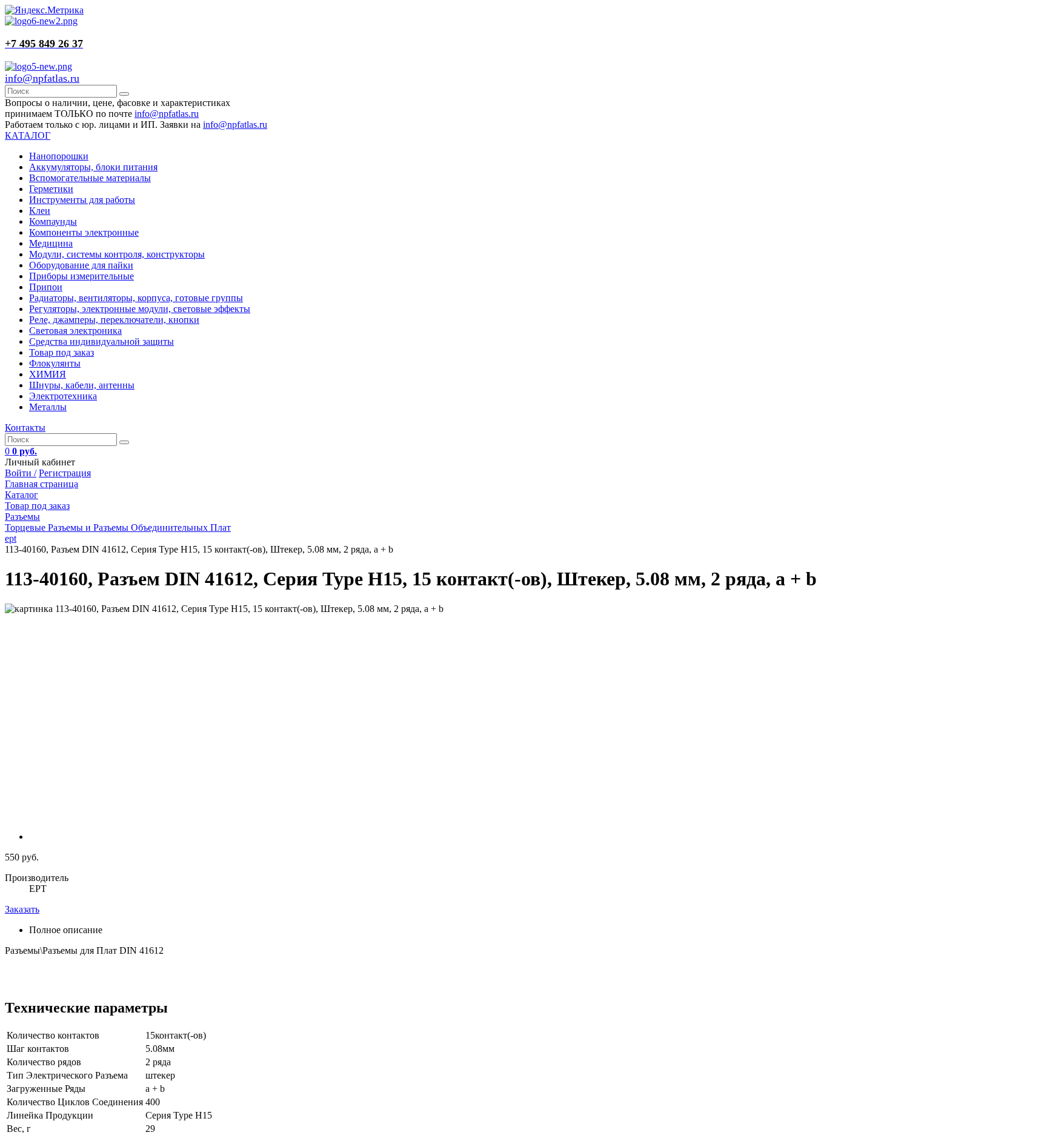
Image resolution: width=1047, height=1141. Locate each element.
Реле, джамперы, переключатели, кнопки (114, 319)
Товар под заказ (61, 352)
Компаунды (53, 221)
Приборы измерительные (81, 276)
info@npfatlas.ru (42, 78)
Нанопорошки (58, 156)
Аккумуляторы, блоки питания (93, 167)
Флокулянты (55, 363)
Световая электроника (75, 330)
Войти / (20, 473)
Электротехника (63, 396)
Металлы (48, 407)
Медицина (51, 243)
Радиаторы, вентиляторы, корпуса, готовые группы (136, 298)
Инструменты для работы (82, 200)
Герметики (51, 189)
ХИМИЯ (47, 374)
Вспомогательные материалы (90, 178)
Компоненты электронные (84, 232)
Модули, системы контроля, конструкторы (117, 254)
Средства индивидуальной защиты (101, 341)
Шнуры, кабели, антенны (82, 385)
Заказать (22, 909)
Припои (45, 287)
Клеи (39, 210)
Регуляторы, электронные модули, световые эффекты (139, 309)
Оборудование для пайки (81, 265)
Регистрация (65, 473)
